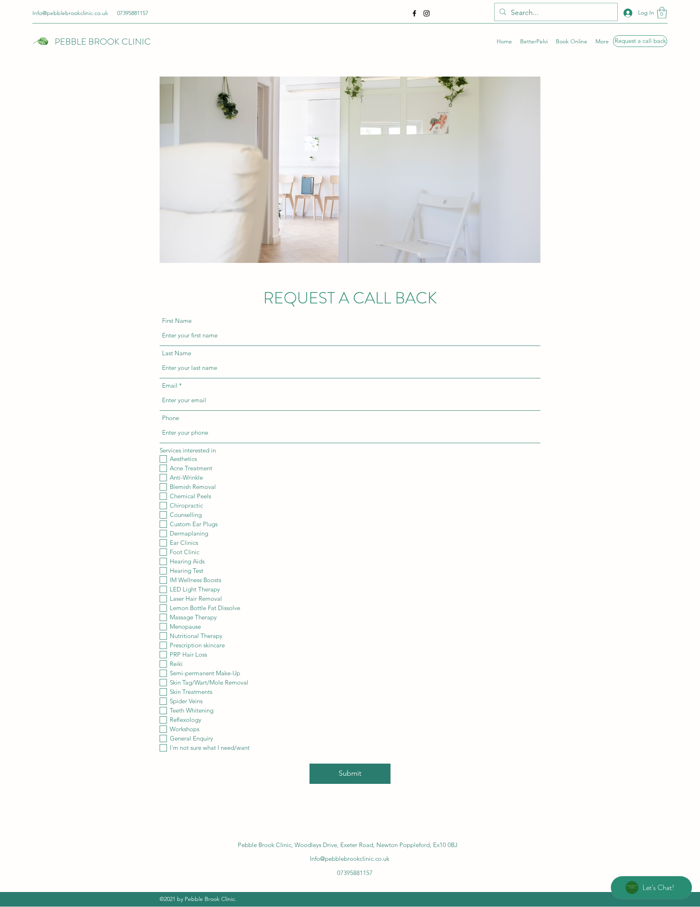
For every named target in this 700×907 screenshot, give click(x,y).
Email (169, 385)
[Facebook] (414, 13)
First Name (177, 321)
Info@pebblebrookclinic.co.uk (70, 13)
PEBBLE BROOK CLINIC (103, 41)
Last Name (176, 353)
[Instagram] (427, 13)
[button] (662, 13)
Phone (170, 418)
